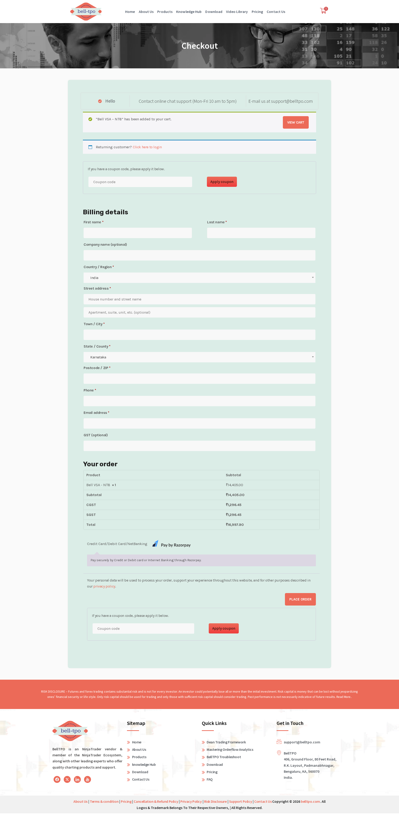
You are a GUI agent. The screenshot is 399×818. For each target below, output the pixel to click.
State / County (97, 346)
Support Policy (240, 801)
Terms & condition (104, 801)
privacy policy (104, 586)
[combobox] (199, 278)
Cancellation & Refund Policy (156, 801)
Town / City (94, 324)
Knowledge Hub (189, 11)
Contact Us (276, 11)
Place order (300, 599)
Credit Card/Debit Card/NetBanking (117, 544)
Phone (90, 390)
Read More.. (344, 697)
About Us (146, 11)
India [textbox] (94, 278)
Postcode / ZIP (97, 368)
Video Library (237, 11)
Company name (105, 244)
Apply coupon (221, 181)
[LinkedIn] (57, 779)
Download (213, 11)
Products (164, 11)
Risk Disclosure (215, 801)
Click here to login (147, 147)
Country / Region (99, 267)
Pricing (257, 11)
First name (93, 222)
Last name (217, 222)
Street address (97, 288)
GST (96, 435)
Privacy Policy (191, 801)
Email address (96, 412)
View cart (295, 122)
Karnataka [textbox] (98, 357)
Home (130, 11)
